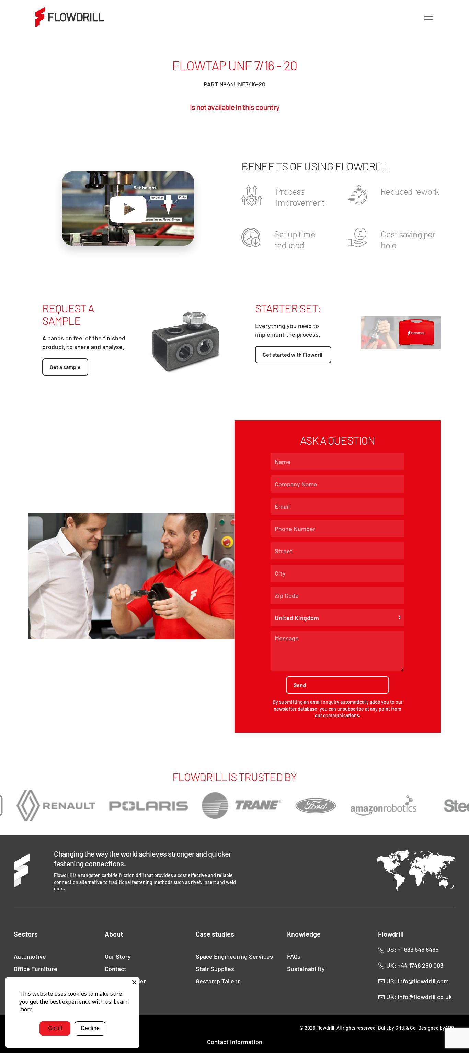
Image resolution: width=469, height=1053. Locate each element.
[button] (428, 17)
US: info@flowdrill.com (417, 981)
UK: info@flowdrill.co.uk (418, 997)
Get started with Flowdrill (293, 354)
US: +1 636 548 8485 (411, 949)
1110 (450, 1028)
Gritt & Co (405, 1028)
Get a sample (65, 367)
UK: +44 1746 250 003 (414, 965)
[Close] (134, 982)
